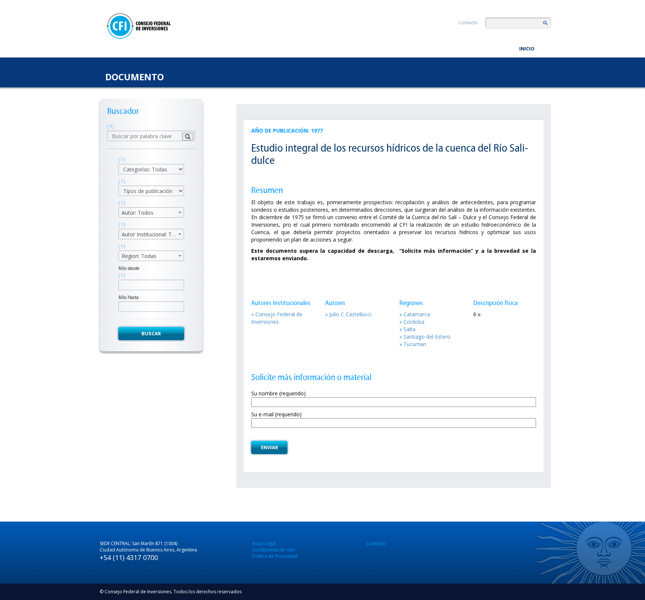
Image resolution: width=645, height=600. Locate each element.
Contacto (468, 22)
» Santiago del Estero (425, 336)
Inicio (527, 48)
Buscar (151, 333)
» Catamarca (414, 314)
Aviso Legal (264, 543)
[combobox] (151, 212)
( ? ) (110, 127)
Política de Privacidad (274, 556)
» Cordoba (411, 321)
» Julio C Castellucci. (348, 314)
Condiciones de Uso (273, 550)
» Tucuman (412, 344)
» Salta (407, 329)
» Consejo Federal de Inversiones (276, 318)
